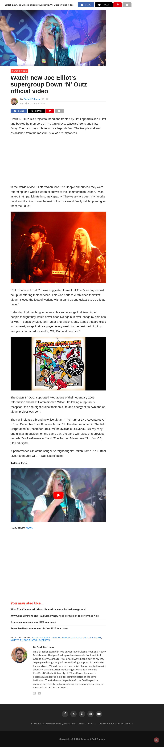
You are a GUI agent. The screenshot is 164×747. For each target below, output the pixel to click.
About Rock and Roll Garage (116, 723)
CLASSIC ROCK (38, 637)
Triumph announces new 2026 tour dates (33, 622)
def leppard (53, 637)
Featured (83, 637)
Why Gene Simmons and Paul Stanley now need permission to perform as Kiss (55, 615)
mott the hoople (20, 640)
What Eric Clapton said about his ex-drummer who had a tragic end (48, 609)
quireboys (44, 640)
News (29, 527)
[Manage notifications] (156, 740)
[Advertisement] (58, 161)
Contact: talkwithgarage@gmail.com (53, 723)
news (34, 640)
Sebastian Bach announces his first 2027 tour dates (39, 628)
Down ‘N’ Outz (69, 637)
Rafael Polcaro (32, 99)
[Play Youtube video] (58, 495)
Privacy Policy (87, 723)
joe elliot (95, 637)
